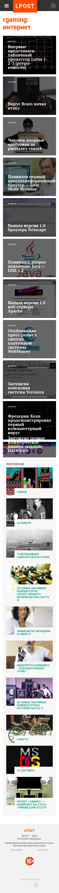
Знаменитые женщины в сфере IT (33, 633)
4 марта (22, 739)
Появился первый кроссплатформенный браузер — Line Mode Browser (31, 183)
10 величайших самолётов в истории (33, 556)
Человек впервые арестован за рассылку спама (26, 144)
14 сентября (25, 770)
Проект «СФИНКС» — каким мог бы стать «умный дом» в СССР (32, 804)
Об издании (16, 850)
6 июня (22, 492)
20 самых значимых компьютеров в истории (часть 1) (31, 705)
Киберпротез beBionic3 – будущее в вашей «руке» (33, 668)
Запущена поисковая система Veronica (26, 388)
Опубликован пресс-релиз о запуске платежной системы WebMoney (22, 341)
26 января (24, 523)
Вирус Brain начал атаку (27, 106)
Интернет (12, 41)
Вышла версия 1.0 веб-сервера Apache (26, 307)
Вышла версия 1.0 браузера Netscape (27, 227)
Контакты (43, 850)
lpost (25, 6)
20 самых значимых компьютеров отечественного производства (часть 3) (33, 594)
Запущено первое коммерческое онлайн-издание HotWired (26, 444)
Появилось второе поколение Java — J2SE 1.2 (27, 266)
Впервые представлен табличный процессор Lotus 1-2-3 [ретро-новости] (28, 57)
